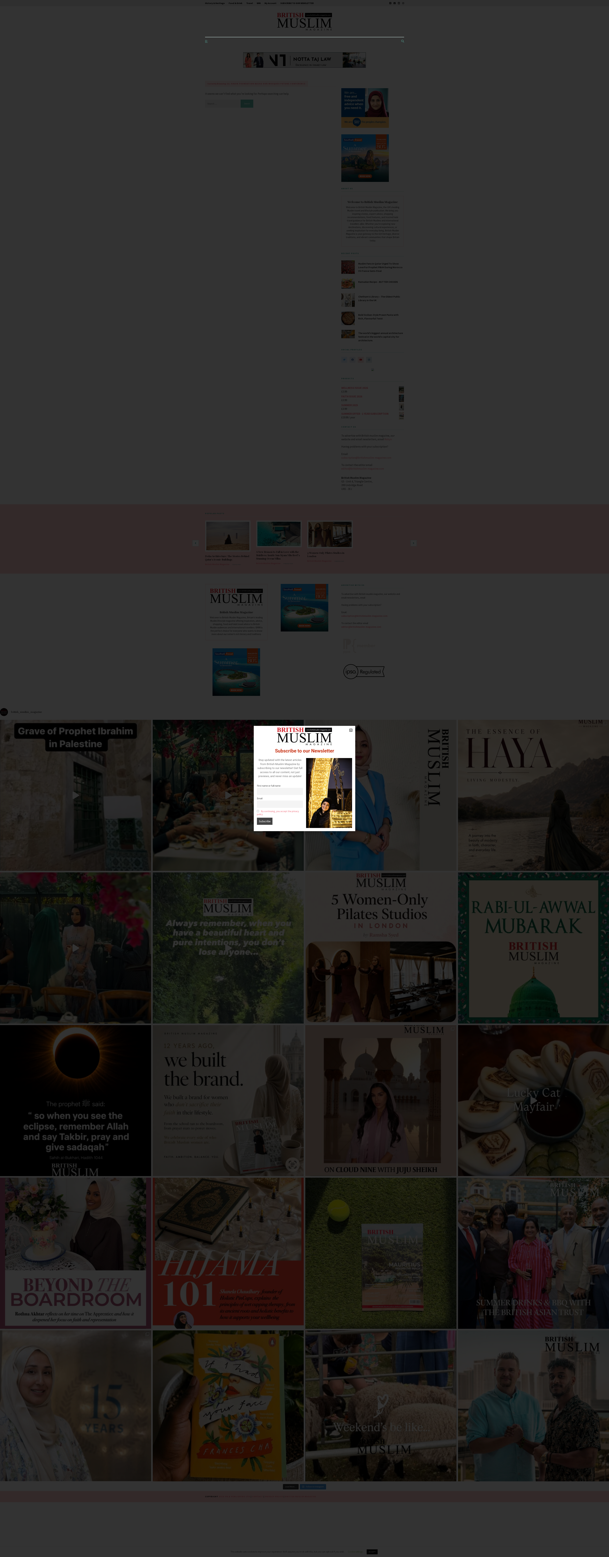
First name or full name (269, 785)
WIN (259, 3)
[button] (351, 730)
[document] (304, 778)
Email (259, 798)
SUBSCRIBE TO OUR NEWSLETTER (297, 3)
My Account (270, 3)
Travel (249, 3)
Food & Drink (235, 3)
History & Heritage (215, 3)
